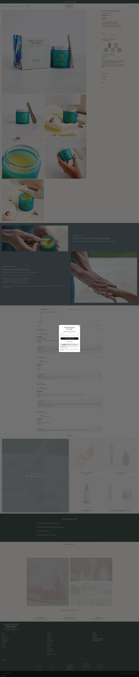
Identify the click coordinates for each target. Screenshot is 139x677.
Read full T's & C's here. (63, 347)
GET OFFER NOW (69, 338)
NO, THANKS (69, 341)
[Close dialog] (79, 326)
